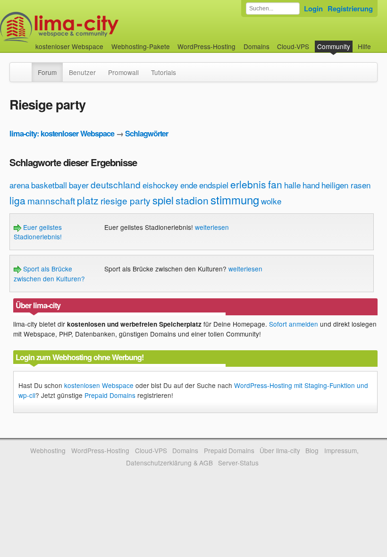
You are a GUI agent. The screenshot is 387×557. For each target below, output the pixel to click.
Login (313, 8)
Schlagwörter (146, 133)
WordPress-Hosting (206, 46)
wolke (271, 201)
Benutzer (82, 72)
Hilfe (364, 46)
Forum (47, 72)
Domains (256, 46)
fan (275, 184)
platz (88, 200)
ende (188, 185)
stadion (192, 200)
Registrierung (350, 8)
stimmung (234, 199)
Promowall (123, 72)
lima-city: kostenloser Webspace (61, 133)
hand (311, 185)
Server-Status (238, 462)
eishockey (160, 185)
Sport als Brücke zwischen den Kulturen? (49, 273)
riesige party (126, 200)
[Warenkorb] (378, 42)
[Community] (25, 67)
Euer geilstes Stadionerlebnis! (38, 231)
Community (333, 46)
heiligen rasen (345, 185)
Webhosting (48, 450)
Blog (312, 450)
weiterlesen (212, 227)
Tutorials (163, 72)
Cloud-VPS (293, 46)
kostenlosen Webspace (99, 385)
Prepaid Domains (109, 395)
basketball (49, 185)
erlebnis (248, 184)
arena (19, 185)
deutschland (116, 184)
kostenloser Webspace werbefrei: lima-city (94, 27)
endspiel (213, 185)
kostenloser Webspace (69, 46)
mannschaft (51, 200)
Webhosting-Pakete (140, 46)
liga (17, 200)
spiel (163, 200)
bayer (79, 185)
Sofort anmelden (293, 324)
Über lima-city (280, 450)
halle (292, 185)
